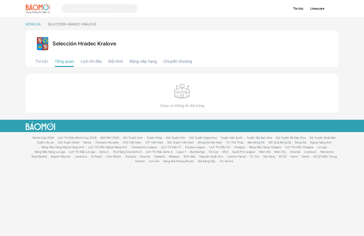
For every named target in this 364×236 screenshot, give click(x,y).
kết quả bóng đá (279, 142)
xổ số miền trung (325, 156)
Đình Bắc (189, 156)
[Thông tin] (333, 8)
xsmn (294, 156)
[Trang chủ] (38, 8)
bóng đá (300, 142)
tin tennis (226, 161)
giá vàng (269, 156)
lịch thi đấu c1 (171, 147)
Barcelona (327, 152)
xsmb (305, 156)
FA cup (213, 152)
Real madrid (39, 156)
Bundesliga (197, 152)
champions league (144, 147)
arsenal (295, 152)
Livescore (317, 8)
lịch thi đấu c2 (219, 147)
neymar (145, 156)
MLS (225, 152)
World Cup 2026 (43, 137)
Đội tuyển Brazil (68, 142)
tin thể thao (235, 142)
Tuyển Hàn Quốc (232, 137)
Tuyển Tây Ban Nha (259, 137)
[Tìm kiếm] (66, 8)
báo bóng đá (256, 142)
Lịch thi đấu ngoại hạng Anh (107, 147)
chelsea (130, 156)
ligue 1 (181, 152)
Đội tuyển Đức (175, 137)
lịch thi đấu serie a (159, 152)
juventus (81, 156)
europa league (195, 147)
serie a (104, 152)
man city (280, 152)
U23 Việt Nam (132, 142)
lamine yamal (236, 156)
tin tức (254, 156)
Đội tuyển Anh (133, 137)
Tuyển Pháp (154, 137)
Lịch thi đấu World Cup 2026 (77, 137)
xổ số (282, 156)
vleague (239, 147)
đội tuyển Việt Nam (180, 142)
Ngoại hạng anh (321, 142)
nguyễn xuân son (211, 156)
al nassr (96, 156)
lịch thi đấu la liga (82, 152)
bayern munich (61, 156)
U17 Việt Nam (154, 142)
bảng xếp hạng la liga (50, 152)
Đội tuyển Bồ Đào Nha (291, 137)
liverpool (310, 152)
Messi (87, 142)
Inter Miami (113, 156)
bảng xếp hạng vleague (265, 147)
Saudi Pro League (243, 152)
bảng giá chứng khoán (178, 161)
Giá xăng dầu (206, 161)
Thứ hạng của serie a (127, 152)
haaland (159, 156)
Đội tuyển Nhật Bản (323, 137)
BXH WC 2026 (110, 137)
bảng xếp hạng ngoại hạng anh (63, 147)
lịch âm (154, 161)
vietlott (140, 161)
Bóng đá (33, 24)
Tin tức (298, 8)
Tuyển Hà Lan (45, 142)
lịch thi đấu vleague (299, 147)
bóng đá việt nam (210, 142)
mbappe (174, 156)
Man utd (264, 152)
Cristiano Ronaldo (107, 142)
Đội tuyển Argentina (203, 137)
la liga (322, 147)
